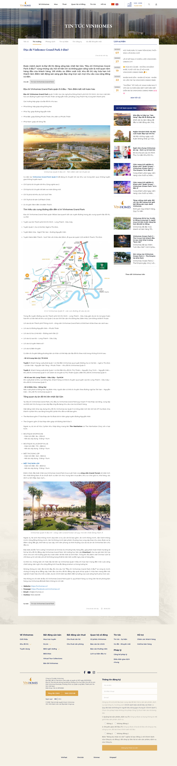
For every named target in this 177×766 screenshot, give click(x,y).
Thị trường (37, 42)
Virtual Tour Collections (52, 658)
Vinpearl (113, 757)
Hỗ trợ (103, 4)
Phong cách (50, 42)
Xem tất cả (136, 98)
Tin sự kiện (63, 42)
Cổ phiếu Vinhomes (98, 639)
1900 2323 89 (70, 693)
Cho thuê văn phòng (75, 644)
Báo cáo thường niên (98, 649)
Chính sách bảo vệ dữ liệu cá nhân (138, 705)
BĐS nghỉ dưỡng (50, 649)
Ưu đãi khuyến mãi (94, 42)
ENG (59, 699)
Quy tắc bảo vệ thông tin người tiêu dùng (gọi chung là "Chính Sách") (129, 708)
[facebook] (84, 673)
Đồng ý (109, 723)
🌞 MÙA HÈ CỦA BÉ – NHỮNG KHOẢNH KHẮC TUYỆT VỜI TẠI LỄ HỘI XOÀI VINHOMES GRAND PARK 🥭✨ (138, 69)
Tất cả (26, 42)
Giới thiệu (24, 639)
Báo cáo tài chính (97, 644)
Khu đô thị (24, 644)
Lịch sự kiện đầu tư (98, 654)
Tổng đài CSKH (54, 693)
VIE (55, 699)
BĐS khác (47, 654)
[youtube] (89, 673)
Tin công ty (77, 42)
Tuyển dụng (25, 649)
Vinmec (97, 757)
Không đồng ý (122, 723)
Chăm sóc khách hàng (146, 639)
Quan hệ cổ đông (78, 4)
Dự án (45, 644)
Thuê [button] (64, 4)
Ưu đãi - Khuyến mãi (122, 644)
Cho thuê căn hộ (73, 639)
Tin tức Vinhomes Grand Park (42, 82)
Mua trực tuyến (49, 639)
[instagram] (94, 673)
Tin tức (93, 4)
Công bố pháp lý (120, 654)
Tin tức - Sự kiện (120, 639)
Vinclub (80, 757)
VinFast (64, 757)
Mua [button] (56, 4)
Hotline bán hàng (144, 644)
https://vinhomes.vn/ (39, 586)
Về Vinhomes (44, 4)
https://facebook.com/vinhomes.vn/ (45, 589)
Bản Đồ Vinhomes (50, 663)
